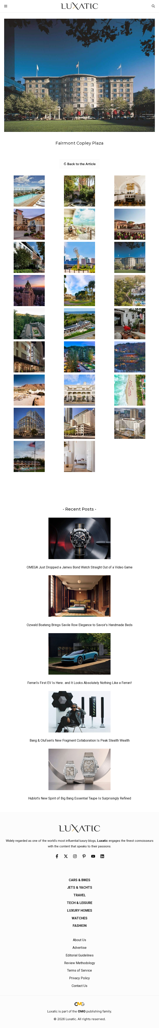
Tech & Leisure (79, 903)
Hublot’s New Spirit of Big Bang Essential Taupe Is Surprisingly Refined (79, 798)
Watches (79, 918)
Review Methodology (79, 963)
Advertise (79, 948)
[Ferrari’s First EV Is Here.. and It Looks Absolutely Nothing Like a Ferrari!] (79, 655)
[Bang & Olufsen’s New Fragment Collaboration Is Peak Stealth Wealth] (79, 713)
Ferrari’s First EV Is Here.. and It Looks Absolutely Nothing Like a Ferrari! (79, 683)
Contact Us (79, 986)
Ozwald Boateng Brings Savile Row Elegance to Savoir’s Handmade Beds (79, 625)
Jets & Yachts (79, 887)
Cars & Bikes (79, 880)
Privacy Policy (79, 978)
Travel (79, 895)
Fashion (80, 926)
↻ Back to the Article (80, 164)
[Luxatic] (79, 6)
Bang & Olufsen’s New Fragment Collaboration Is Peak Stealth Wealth (80, 740)
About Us (79, 940)
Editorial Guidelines (80, 955)
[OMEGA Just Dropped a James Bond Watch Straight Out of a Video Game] (79, 539)
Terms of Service (79, 970)
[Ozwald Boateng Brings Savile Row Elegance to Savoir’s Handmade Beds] (79, 597)
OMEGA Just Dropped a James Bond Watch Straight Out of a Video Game (79, 567)
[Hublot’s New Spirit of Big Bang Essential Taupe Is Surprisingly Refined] (79, 770)
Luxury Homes (79, 910)
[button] (153, 6)
